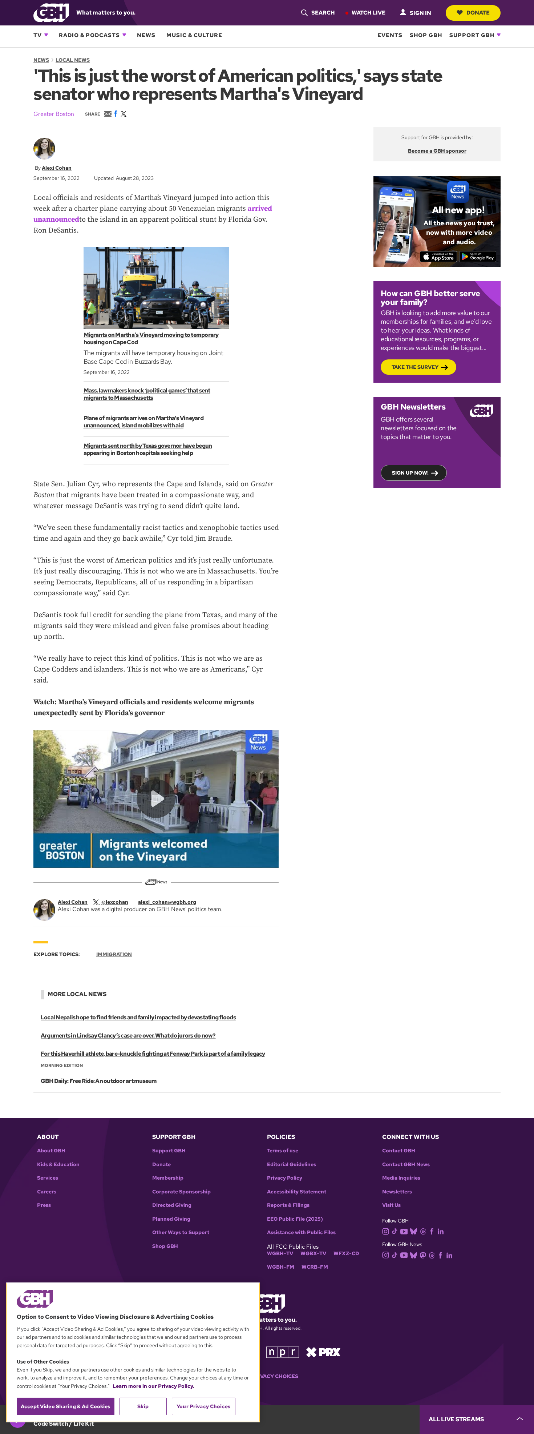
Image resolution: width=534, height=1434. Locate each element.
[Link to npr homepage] (282, 1352)
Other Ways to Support (180, 1232)
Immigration (114, 954)
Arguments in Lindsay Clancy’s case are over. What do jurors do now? (128, 1035)
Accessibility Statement (296, 1192)
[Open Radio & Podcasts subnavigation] (124, 35)
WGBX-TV (313, 1253)
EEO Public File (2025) (295, 1219)
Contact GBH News (406, 1164)
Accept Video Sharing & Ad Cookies (65, 1406)
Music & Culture (194, 35)
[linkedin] (440, 1231)
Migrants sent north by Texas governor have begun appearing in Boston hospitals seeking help (148, 449)
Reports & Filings (288, 1205)
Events (389, 35)
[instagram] (385, 1230)
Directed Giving (171, 1205)
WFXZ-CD (346, 1253)
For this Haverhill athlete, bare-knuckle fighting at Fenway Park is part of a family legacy (153, 1054)
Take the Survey (415, 367)
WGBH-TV (280, 1253)
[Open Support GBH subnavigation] (499, 35)
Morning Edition (62, 1065)
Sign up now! (410, 473)
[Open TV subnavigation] (46, 35)
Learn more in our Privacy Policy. (153, 1386)
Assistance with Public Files (301, 1232)
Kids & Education (58, 1164)
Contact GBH (398, 1151)
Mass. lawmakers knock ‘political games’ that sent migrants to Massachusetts (147, 394)
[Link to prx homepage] (323, 1352)
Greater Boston (53, 114)
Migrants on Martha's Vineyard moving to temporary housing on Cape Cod (151, 338)
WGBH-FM (280, 1267)
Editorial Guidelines (291, 1164)
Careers (46, 1192)
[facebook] (432, 1231)
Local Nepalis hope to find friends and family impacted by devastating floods (138, 1017)
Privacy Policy (284, 1178)
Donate (478, 12)
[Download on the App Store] (438, 256)
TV (37, 35)
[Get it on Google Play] (478, 256)
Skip (143, 1406)
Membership (167, 1178)
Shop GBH (426, 35)
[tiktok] (395, 1231)
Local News (73, 60)
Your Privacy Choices (267, 1376)
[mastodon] (423, 1254)
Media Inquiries (401, 1178)
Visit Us (391, 1205)
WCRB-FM (315, 1267)
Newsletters (397, 1192)
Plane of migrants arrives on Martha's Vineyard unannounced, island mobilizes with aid (143, 421)
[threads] (423, 1231)
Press (44, 1205)
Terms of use (282, 1151)
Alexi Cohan (57, 168)
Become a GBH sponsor (437, 151)
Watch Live (368, 12)
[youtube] (404, 1230)
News (146, 35)
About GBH (51, 1151)
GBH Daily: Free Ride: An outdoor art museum (99, 1081)
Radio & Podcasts (89, 35)
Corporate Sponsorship (181, 1192)
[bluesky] (413, 1231)
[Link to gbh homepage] (51, 12)
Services (47, 1178)
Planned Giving (171, 1219)
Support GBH (471, 35)
